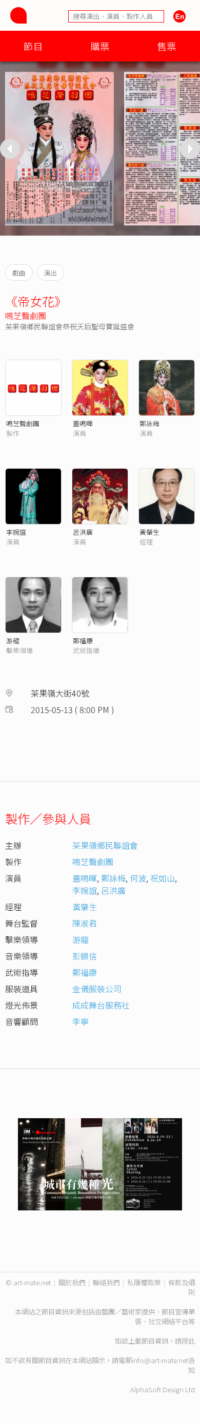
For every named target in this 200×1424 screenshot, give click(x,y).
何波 (138, 878)
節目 (33, 46)
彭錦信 (84, 956)
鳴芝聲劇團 (25, 315)
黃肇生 (149, 532)
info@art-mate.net (160, 1360)
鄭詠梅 (149, 423)
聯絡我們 (106, 1282)
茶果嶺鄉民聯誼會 (105, 845)
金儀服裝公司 (97, 988)
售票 (166, 46)
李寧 (80, 1021)
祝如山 (162, 878)
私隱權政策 (144, 1282)
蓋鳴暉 (83, 423)
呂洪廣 (83, 532)
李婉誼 (16, 532)
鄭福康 (83, 640)
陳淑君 (84, 923)
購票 (100, 46)
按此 (188, 1341)
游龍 (12, 640)
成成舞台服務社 (101, 1005)
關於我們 (71, 1282)
